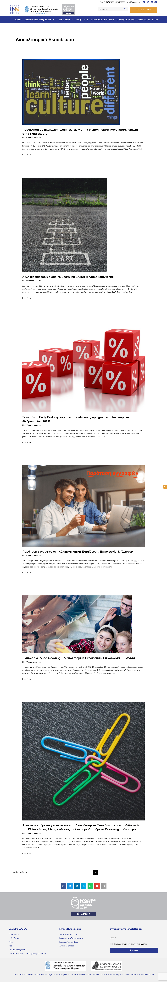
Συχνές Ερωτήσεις (125, 20)
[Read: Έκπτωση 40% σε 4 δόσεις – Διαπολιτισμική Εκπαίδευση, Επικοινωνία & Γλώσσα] (77, 624)
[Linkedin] (151, 2)
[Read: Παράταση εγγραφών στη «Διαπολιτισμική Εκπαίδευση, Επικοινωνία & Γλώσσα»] (83, 506)
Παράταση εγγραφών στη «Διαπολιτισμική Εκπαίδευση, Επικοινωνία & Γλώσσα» (77, 551)
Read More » (27, 154)
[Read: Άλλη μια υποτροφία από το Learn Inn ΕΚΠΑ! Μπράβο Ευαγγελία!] (65, 225)
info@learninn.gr (133, 2)
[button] (165, 487)
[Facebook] (144, 2)
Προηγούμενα (20, 872)
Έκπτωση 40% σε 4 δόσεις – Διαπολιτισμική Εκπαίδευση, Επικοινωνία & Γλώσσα (78, 658)
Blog (78, 20)
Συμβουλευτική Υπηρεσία (102, 20)
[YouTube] (155, 2)
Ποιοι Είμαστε (64, 20)
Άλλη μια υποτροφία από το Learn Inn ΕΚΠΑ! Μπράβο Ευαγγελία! (68, 276)
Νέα (86, 20)
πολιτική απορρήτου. (139, 944)
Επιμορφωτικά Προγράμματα (38, 20)
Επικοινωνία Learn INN (148, 20)
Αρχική (18, 20)
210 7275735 (109, 2)
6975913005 (120, 2)
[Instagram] (148, 2)
